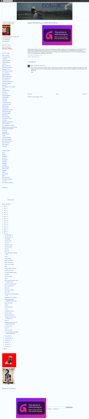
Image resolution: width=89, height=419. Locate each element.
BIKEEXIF (4, 163)
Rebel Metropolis (5, 167)
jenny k (3, 175)
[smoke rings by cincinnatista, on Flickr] (11, 199)
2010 (5, 227)
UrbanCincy (4, 58)
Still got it (7, 248)
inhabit (3, 172)
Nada (6, 266)
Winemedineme (5, 106)
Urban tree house (8, 240)
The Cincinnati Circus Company (8, 86)
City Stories (4, 120)
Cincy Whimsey (5, 144)
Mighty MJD (4, 159)
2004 (5, 349)
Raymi (3, 152)
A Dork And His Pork (6, 137)
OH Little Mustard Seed (7, 76)
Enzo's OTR (7, 292)
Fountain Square (5, 108)
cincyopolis (4, 146)
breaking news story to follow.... (11, 297)
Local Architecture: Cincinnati (8, 125)
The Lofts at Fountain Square (10, 284)
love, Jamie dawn (5, 72)
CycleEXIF (4, 165)
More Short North (8, 247)
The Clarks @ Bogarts (9, 290)
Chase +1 (6, 320)
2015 (5, 216)
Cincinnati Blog (5, 97)
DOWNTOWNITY (6, 134)
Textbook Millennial (6, 62)
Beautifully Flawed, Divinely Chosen (9, 127)
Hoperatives (4, 85)
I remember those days (9, 311)
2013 (5, 220)
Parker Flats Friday (8, 303)
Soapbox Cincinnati (6, 74)
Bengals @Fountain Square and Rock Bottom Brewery (43, 23)
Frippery (4, 88)
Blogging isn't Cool (6, 69)
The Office (7, 274)
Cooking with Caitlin (6, 102)
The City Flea (5, 93)
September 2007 (8, 338)
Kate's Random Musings (7, 141)
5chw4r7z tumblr (5, 55)
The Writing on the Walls (7, 67)
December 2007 (8, 235)
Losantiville (4, 100)
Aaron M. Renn (5, 168)
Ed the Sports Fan (5, 177)
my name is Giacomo (6, 83)
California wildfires (8, 276)
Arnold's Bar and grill (6, 104)
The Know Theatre (6, 116)
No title (6, 256)
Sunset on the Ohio (8, 330)
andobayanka (4, 132)
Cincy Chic (4, 92)
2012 (5, 222)
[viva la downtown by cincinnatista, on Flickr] (9, 366)
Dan (32, 65)
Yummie (6, 305)
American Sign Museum (9, 315)
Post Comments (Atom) (38, 96)
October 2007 (8, 336)
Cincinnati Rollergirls (6, 95)
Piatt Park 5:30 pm (8, 245)
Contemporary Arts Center (7, 109)
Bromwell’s (7, 288)
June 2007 (7, 344)
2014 (5, 218)
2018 (5, 210)
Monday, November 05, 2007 (35, 55)
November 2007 (8, 237)
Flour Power (4, 130)
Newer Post (30, 94)
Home (57, 94)
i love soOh (4, 180)
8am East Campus (8, 313)
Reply (32, 72)
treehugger (4, 170)
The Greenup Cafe (8, 326)
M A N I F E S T (5, 79)
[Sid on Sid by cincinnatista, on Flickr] (8, 384)
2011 (5, 224)
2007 (5, 233)
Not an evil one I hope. (9, 264)
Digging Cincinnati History (7, 122)
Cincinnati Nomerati (6, 60)
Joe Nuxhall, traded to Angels (11, 272)
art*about (4, 64)
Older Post (85, 94)
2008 (5, 231)
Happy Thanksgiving (9, 262)
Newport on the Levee (9, 270)
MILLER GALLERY (6, 111)
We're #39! (7, 242)
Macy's (6, 278)
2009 (5, 229)
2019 (5, 208)
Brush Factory (5, 114)
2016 (5, 214)
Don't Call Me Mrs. (6, 123)
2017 (5, 212)
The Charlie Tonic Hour (7, 179)
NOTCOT (4, 158)
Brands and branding (9, 260)
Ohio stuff (7, 250)
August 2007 (7, 340)
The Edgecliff (7, 239)
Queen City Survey (71, 51)
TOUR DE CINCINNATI (7, 81)
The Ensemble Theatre (6, 118)
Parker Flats (4, 99)
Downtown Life (35, 56)
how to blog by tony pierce (7, 182)
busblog (3, 154)
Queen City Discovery (6, 65)
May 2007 (7, 346)
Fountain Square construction (10, 268)
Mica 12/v (7, 328)
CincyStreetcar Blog (6, 57)
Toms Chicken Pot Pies (9, 286)
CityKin (3, 135)
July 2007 (7, 342)
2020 (5, 206)
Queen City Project (6, 142)
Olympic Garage (8, 258)
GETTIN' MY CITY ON (7, 71)
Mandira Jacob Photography (7, 128)
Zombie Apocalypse (9, 307)
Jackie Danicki (5, 173)
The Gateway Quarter (6, 113)
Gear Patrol (4, 161)
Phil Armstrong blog (6, 78)
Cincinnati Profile (5, 90)
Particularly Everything (6, 139)
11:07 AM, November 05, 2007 (39, 65)
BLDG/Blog (4, 156)
